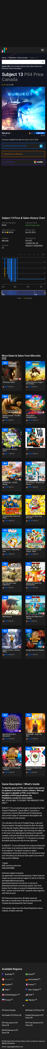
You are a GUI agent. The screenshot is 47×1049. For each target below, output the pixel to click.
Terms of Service (32, 1041)
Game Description (15, 68)
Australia (9, 974)
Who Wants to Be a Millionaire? (9, 735)
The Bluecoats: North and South (11, 517)
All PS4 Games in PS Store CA (10, 1031)
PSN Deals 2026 (9, 1041)
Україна (32, 1000)
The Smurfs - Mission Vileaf (10, 450)
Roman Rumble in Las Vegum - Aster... (33, 550)
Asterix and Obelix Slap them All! (34, 517)
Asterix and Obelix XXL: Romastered (34, 584)
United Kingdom (12, 995)
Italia (7, 989)
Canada (9, 979)
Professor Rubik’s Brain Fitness (34, 768)
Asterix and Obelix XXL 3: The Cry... (34, 617)
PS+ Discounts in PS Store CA (10, 1024)
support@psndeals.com (15, 1047)
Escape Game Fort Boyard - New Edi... (11, 768)
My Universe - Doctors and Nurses (35, 483)
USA (31, 995)
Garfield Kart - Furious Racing (10, 483)
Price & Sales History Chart (20, 66)
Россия (9, 1000)
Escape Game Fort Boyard (35, 650)
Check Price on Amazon (13, 154)
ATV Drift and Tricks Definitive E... (9, 584)
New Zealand (34, 989)
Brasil (31, 974)
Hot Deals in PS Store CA (11, 1015)
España (9, 984)
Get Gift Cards (9, 162)
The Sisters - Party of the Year (11, 550)
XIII (27, 449)
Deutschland (34, 979)
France (32, 984)
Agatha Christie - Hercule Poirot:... (11, 651)
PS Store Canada (8, 1010)
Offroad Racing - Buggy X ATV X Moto (34, 383)
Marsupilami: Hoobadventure (31, 416)
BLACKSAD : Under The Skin (34, 735)
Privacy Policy (20, 1041)
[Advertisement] (23, 23)
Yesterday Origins (9, 382)
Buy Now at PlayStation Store (15, 146)
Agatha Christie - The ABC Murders (11, 416)
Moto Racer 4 (7, 616)
